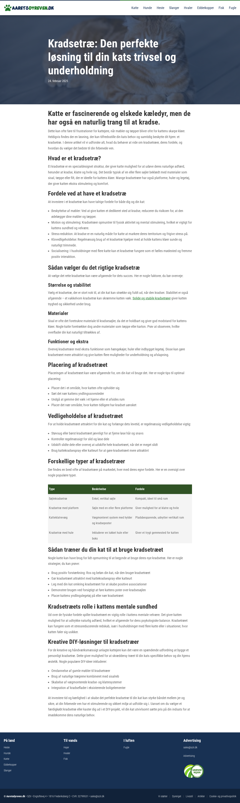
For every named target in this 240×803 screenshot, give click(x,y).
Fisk (221, 8)
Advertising (189, 755)
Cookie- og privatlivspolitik (222, 796)
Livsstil (189, 796)
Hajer (66, 747)
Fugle (232, 8)
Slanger (173, 8)
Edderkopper (205, 8)
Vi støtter (162, 796)
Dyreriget (176, 796)
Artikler (201, 796)
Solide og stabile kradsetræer (152, 298)
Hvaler (187, 8)
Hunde (147, 8)
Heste (160, 8)
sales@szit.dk (190, 747)
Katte (134, 8)
